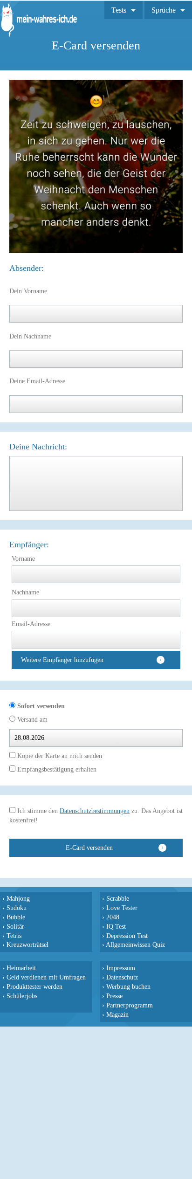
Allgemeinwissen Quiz (135, 944)
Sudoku (17, 907)
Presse (114, 996)
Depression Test (127, 935)
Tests (118, 10)
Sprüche (163, 10)
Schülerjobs (22, 996)
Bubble (16, 917)
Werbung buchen (128, 986)
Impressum (120, 968)
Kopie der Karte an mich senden (58, 755)
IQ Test (116, 926)
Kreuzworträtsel (27, 944)
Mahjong (18, 898)
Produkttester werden (34, 986)
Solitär (15, 926)
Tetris (14, 935)
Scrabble (117, 898)
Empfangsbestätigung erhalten (55, 769)
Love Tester (121, 907)
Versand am (31, 719)
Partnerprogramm (129, 1005)
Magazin (117, 1014)
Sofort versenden (40, 706)
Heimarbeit (21, 968)
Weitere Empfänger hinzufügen (62, 659)
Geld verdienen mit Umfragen (46, 977)
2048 (112, 917)
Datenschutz (122, 977)
